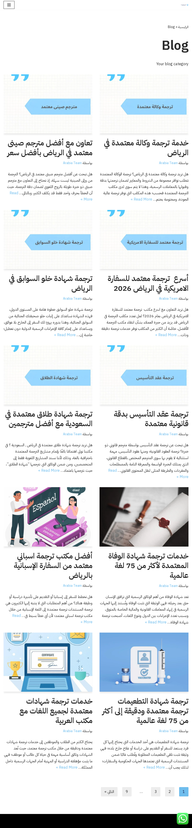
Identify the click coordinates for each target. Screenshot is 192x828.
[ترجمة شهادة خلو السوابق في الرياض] (48, 239)
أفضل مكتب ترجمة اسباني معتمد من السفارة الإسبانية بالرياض (53, 565)
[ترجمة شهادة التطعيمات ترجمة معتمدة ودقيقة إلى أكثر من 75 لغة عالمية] (144, 662)
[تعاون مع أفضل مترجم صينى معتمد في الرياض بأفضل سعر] (48, 103)
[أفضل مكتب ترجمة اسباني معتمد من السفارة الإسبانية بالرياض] (48, 516)
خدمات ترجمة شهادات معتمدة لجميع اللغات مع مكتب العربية (55, 710)
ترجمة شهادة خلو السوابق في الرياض (50, 283)
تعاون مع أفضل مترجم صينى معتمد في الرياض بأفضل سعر (49, 147)
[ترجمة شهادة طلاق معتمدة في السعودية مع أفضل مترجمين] (48, 374)
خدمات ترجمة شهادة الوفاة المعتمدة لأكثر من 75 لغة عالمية (148, 565)
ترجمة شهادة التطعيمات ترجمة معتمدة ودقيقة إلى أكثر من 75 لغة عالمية (145, 710)
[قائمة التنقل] (9, 5)
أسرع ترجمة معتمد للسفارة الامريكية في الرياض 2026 (148, 283)
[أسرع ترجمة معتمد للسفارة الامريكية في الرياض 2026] (144, 239)
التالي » (109, 792)
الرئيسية (183, 27)
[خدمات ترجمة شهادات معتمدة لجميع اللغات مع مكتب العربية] (48, 662)
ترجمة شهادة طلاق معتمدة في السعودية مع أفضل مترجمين (48, 418)
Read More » (141, 199)
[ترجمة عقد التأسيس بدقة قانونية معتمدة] (144, 374)
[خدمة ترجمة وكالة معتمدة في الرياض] (144, 103)
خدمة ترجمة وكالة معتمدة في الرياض (146, 147)
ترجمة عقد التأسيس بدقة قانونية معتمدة (151, 418)
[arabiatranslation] (183, 5)
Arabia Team (168, 163)
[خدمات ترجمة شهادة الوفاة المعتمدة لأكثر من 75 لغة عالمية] (144, 516)
